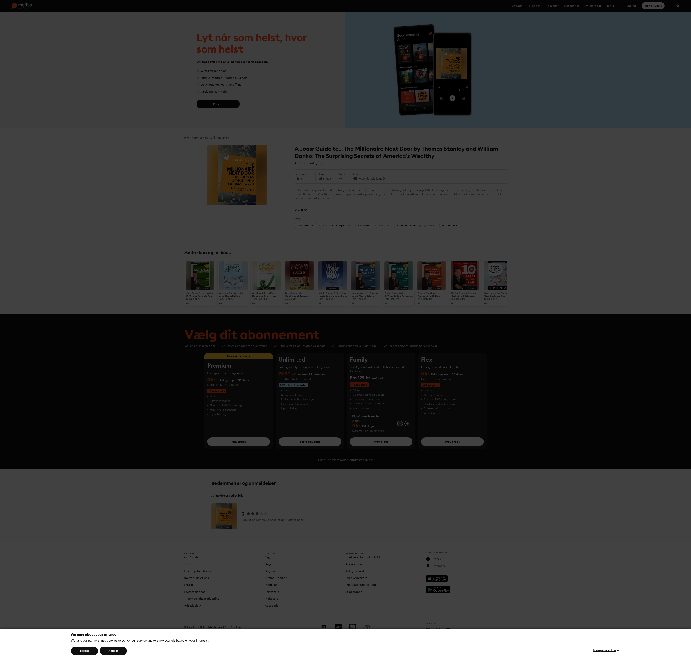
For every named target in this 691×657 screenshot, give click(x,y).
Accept (113, 650)
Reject (84, 650)
